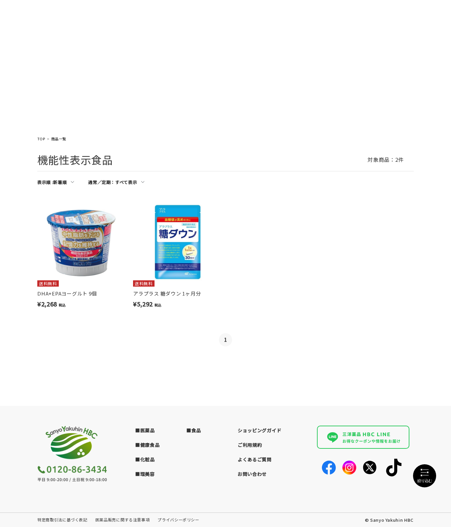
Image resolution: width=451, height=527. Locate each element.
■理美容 (145, 474)
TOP (41, 139)
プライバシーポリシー (178, 519)
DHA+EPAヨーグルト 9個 (67, 293)
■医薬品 (145, 430)
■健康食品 (147, 444)
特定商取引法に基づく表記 (62, 519)
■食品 (194, 430)
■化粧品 (145, 459)
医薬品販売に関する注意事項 (122, 519)
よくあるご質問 (255, 459)
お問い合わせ (252, 474)
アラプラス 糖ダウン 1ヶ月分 (167, 293)
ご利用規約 (250, 444)
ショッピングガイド (259, 430)
